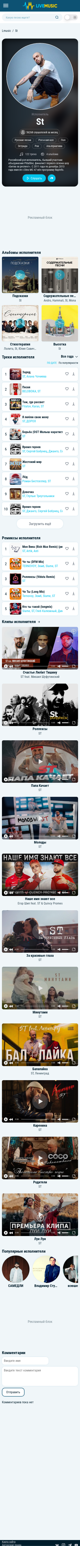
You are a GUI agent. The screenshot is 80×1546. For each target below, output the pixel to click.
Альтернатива (54, 146)
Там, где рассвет (33, 402)
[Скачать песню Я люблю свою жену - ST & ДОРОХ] (73, 419)
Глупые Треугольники (40, 496)
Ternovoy (28, 596)
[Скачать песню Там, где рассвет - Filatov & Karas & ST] (73, 404)
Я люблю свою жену (35, 417)
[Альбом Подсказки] (20, 275)
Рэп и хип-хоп (46, 140)
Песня (26, 387)
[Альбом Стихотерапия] (20, 323)
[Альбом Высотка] (60, 323)
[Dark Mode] (71, 17)
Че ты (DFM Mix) (33, 562)
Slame (49, 566)
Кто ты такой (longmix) (37, 607)
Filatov (26, 406)
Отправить (13, 1392)
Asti (36, 551)
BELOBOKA (29, 391)
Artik (29, 551)
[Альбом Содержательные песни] (60, 275)
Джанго (54, 451)
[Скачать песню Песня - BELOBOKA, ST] (73, 389)
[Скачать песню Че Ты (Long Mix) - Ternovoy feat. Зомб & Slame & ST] (73, 594)
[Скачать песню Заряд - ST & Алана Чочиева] (73, 374)
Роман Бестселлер (34, 481)
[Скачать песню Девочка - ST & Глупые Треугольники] (73, 494)
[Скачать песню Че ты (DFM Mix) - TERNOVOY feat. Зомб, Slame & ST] (73, 564)
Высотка (59, 344)
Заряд (26, 372)
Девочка (28, 492)
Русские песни (23, 140)
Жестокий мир (32, 462)
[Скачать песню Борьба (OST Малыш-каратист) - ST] (73, 434)
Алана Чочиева (36, 376)
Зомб (41, 566)
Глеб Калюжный (46, 611)
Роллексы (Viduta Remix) (38, 577)
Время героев (31, 447)
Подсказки (20, 296)
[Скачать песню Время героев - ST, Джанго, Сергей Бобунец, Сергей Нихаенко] (73, 509)
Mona (72, 300)
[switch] (71, 17)
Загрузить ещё (40, 524)
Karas (35, 406)
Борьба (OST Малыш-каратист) (43, 432)
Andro (47, 300)
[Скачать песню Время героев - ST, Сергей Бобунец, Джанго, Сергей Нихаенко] (73, 449)
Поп (63, 140)
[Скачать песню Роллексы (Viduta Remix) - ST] (73, 579)
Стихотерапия (20, 344)
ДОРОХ (31, 421)
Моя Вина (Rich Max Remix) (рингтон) (46, 547)
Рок (37, 146)
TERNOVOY (29, 566)
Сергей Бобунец (36, 451)
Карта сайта (9, 1541)
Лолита (8, 348)
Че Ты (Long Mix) (33, 592)
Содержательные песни (61, 296)
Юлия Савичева (29, 348)
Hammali (58, 300)
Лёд (25, 477)
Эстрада (22, 146)
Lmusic (6, 31)
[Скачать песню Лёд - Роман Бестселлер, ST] (73, 479)
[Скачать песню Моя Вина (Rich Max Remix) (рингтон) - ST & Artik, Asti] (73, 549)
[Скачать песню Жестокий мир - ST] (73, 464)
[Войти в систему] (78, 1)
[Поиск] (57, 17)
